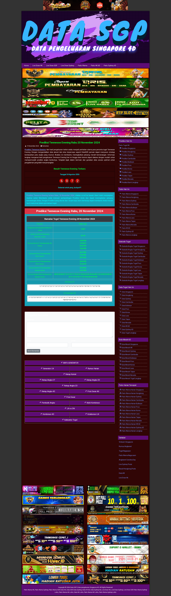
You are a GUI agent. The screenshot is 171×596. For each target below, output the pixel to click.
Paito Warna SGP (54, 590)
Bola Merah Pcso (127, 361)
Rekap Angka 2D (70, 386)
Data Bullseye (126, 305)
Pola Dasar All (93, 391)
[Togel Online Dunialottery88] (118, 520)
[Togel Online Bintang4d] (53, 540)
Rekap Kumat (70, 374)
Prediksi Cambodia (128, 159)
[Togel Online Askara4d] (53, 530)
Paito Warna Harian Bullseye (131, 403)
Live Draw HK (37, 66)
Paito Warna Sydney (128, 201)
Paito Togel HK (124, 145)
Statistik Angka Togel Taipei (131, 274)
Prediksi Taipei (126, 176)
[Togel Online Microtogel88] (53, 490)
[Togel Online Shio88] (118, 569)
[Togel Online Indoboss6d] (118, 490)
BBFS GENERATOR (70, 363)
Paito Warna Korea (128, 214)
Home (26, 66)
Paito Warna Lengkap (129, 235)
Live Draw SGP (51, 66)
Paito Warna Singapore (130, 194)
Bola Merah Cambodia (129, 354)
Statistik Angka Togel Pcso (131, 263)
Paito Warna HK (29, 590)
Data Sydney (126, 299)
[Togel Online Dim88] (85, 83)
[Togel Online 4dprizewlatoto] (53, 559)
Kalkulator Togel (70, 420)
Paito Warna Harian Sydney (131, 397)
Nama (29, 340)
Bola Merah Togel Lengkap (131, 378)
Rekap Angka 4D (48, 391)
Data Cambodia (127, 302)
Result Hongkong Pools (127, 469)
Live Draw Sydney (67, 66)
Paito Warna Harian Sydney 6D (132, 427)
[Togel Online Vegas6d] (53, 520)
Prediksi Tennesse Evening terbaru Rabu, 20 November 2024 (50, 195)
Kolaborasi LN (93, 414)
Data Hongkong (127, 295)
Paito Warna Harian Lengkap (131, 431)
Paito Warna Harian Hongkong (132, 393)
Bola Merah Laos (127, 368)
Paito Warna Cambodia (130, 204)
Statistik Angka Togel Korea (131, 267)
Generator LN (48, 368)
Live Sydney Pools (125, 464)
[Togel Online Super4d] (85, 93)
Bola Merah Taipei (128, 372)
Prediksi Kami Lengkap (129, 182)
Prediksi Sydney (127, 155)
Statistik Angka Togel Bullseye (132, 260)
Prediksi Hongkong (128, 152)
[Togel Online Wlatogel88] (53, 549)
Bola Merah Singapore (129, 344)
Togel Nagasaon (125, 451)
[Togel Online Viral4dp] (85, 133)
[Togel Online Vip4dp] (118, 510)
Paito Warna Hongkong (129, 197)
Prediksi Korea (126, 169)
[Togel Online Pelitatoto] (85, 123)
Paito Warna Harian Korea (130, 410)
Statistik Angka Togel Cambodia (133, 256)
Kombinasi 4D (48, 414)
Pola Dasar (70, 397)
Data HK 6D (125, 326)
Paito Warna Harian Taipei (131, 417)
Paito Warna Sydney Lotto (107, 592)
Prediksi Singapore (128, 148)
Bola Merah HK (126, 348)
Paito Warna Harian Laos (130, 414)
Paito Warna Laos (127, 218)
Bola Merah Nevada (128, 375)
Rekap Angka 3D (93, 380)
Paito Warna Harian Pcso (130, 407)
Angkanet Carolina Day (127, 460)
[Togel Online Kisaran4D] (85, 103)
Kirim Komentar (33, 351)
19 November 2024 (33, 146)
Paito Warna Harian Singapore (132, 390)
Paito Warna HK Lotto (66, 592)
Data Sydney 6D (127, 329)
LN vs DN (70, 408)
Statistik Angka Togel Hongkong (133, 250)
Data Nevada (126, 323)
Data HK (122, 473)
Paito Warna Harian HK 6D (130, 424)
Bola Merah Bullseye (129, 358)
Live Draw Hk (123, 478)
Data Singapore (127, 292)
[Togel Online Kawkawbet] (53, 510)
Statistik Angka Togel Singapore (133, 246)
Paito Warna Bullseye (129, 208)
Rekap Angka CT (48, 380)
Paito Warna (82, 66)
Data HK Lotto (78, 592)
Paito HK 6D (95, 66)
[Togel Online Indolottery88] (118, 540)
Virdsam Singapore (126, 442)
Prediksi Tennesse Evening (35, 150)
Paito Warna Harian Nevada (131, 421)
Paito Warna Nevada (129, 225)
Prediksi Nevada (127, 179)
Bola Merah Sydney (128, 351)
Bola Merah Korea (128, 365)
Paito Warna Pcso (128, 211)
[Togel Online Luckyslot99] (118, 500)
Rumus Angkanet (125, 446)
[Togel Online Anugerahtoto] (118, 530)
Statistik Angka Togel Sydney (132, 253)
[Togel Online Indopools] (118, 559)
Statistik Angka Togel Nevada (132, 277)
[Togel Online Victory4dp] (53, 500)
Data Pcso (125, 309)
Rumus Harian (93, 368)
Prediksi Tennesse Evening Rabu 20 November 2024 (69, 142)
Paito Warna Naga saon (127, 455)
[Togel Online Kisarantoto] (85, 113)
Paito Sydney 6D (110, 66)
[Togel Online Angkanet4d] (118, 549)
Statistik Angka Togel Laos (131, 270)
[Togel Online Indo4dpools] (53, 579)
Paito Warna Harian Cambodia (132, 400)
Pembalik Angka (48, 403)
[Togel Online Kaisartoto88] (53, 569)
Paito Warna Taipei (128, 221)
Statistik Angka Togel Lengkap (132, 280)
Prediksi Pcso (126, 165)
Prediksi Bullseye (127, 162)
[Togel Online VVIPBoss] (85, 73)
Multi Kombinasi (93, 403)
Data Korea (125, 312)
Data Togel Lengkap (128, 333)
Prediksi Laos (126, 172)
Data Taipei (125, 319)
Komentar (45, 146)
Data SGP (70, 590)
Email (73, 340)
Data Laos (125, 316)
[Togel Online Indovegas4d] (118, 579)
